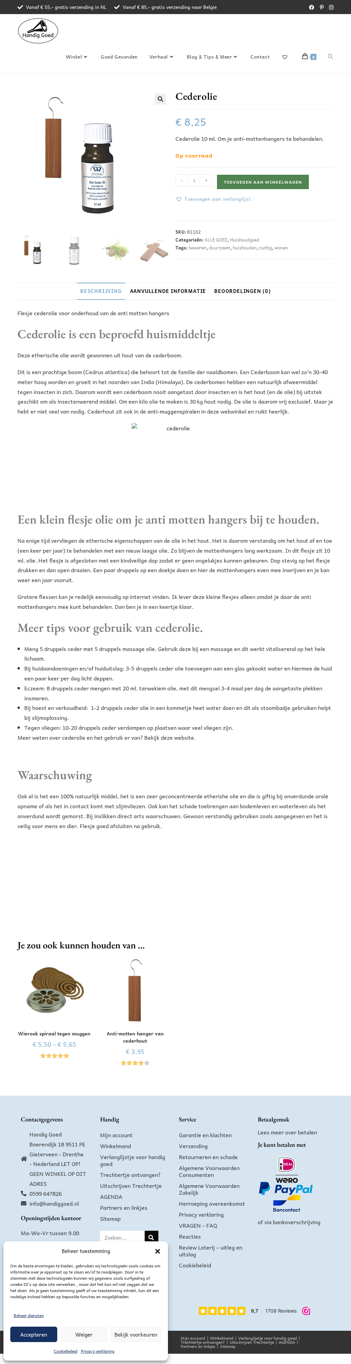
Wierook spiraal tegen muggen (54, 1033)
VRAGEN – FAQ (198, 1225)
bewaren (198, 247)
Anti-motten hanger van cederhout (135, 1037)
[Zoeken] (151, 1237)
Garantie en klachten (205, 1134)
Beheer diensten (29, 1315)
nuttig (265, 247)
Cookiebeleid (65, 1351)
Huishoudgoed (244, 239)
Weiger (84, 1334)
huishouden (245, 247)
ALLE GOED (216, 239)
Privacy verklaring (97, 1351)
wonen (281, 247)
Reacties (190, 1236)
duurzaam (219, 247)
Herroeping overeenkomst (212, 1203)
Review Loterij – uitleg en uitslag (210, 1250)
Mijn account (116, 1134)
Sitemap (110, 1218)
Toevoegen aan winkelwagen (263, 182)
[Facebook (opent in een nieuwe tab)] (311, 7)
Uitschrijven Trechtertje (131, 1185)
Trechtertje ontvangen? (130, 1174)
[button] (157, 1251)
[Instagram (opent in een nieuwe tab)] (330, 7)
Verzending (193, 1145)
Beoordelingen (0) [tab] (242, 291)
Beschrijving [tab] (101, 291)
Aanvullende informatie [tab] (168, 291)
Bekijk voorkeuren (135, 1334)
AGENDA (111, 1196)
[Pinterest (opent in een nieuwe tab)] (321, 7)
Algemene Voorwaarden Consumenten (209, 1171)
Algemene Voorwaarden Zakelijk (209, 1189)
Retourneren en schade (208, 1156)
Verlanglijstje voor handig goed (132, 1160)
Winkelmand (115, 1145)
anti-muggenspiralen (173, 411)
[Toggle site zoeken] (330, 56)
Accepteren (33, 1334)
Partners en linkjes (123, 1207)
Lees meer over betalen (287, 1132)
